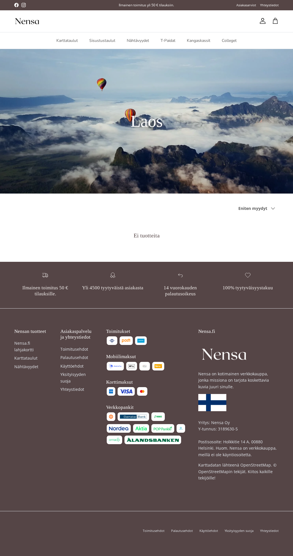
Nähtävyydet (138, 40)
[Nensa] (27, 21)
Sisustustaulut (102, 40)
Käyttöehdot (72, 366)
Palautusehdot (74, 357)
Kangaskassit (198, 40)
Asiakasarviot (246, 5)
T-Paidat (168, 40)
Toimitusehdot (74, 349)
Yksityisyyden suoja (239, 530)
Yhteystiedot (269, 5)
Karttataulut (67, 40)
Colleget (229, 40)
